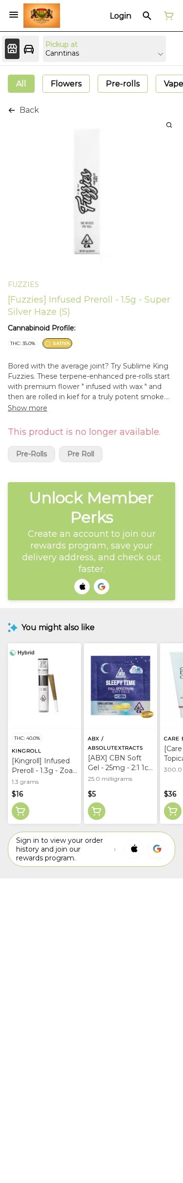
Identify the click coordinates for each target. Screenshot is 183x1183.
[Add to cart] (20, 811)
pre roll (80, 454)
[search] (169, 125)
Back (29, 110)
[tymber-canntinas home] (41, 15)
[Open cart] (167, 15)
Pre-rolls (31, 454)
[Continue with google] (101, 586)
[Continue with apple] (82, 586)
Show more (27, 408)
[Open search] (147, 15)
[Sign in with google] (157, 849)
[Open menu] (14, 14)
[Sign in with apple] (133, 849)
